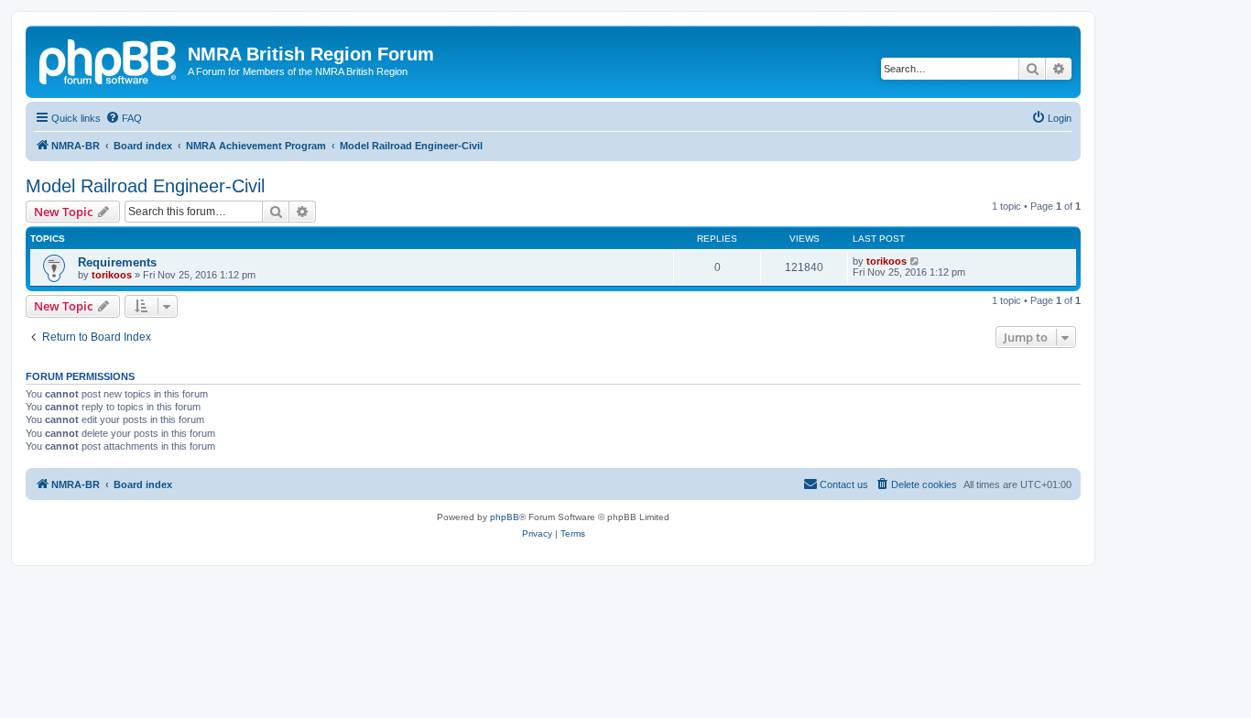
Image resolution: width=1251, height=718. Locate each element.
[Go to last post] (915, 261)
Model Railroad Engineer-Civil (145, 186)
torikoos (112, 274)
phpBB (504, 517)
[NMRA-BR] (109, 59)
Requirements (117, 262)
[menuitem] (123, 118)
